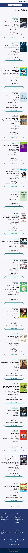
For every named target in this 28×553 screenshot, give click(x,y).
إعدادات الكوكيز (3, 533)
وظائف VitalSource (19, 519)
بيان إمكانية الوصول (5, 516)
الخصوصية (2, 528)
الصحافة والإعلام (18, 517)
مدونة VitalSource (19, 522)
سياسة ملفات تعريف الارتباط (7, 532)
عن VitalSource (19, 516)
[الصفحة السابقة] (19, 506)
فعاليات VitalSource (19, 520)
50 (6, 506)
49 (9, 506)
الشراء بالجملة (4, 517)
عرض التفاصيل (14, 37)
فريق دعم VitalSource (20, 532)
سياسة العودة (17, 528)
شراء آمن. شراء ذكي (4, 520)
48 (11, 506)
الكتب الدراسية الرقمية (4, 519)
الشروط (2, 530)
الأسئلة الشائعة (17, 530)
